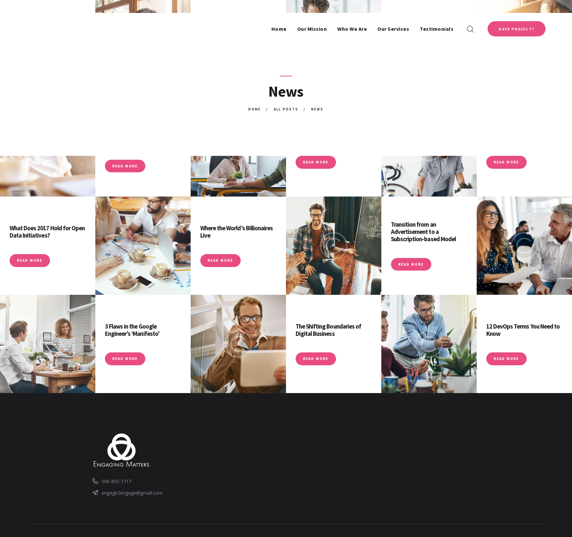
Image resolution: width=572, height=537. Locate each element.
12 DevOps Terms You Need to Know (523, 330)
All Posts (286, 109)
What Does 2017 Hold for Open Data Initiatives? (47, 231)
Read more (125, 165)
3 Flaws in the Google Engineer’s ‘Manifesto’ (132, 330)
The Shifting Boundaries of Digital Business (328, 330)
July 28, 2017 (118, 343)
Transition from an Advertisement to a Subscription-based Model (423, 232)
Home (254, 109)
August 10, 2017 (27, 245)
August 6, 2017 (216, 245)
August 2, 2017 (407, 249)
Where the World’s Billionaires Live (236, 231)
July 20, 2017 (500, 343)
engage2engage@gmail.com (132, 493)
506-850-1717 (116, 481)
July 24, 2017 (309, 343)
